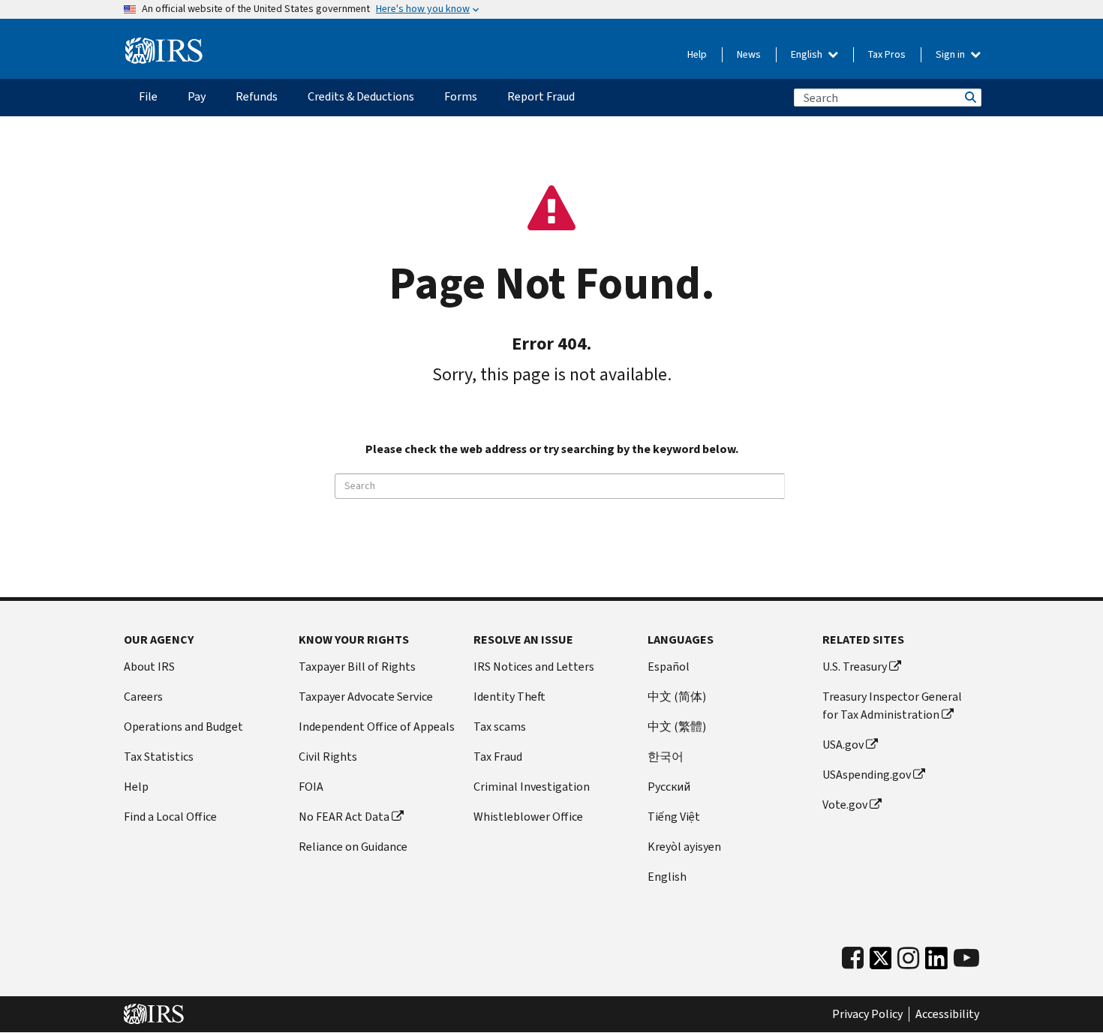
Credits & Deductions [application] (361, 96)
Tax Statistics (159, 756)
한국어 (666, 756)
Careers (143, 696)
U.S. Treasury (854, 666)
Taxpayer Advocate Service (366, 696)
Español (669, 666)
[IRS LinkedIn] (936, 962)
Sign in (951, 54)
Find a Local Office (170, 816)
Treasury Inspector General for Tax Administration (892, 705)
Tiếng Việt (674, 816)
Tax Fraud (497, 756)
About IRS (149, 666)
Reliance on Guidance (353, 846)
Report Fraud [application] (541, 96)
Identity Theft (509, 696)
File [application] (148, 96)
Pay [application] (197, 96)
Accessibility (947, 1014)
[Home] (164, 51)
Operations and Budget (183, 726)
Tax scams (499, 726)
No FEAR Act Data (344, 816)
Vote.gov (844, 804)
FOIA (311, 786)
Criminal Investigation (531, 786)
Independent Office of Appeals (377, 726)
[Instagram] (908, 958)
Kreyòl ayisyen (684, 846)
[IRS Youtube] (966, 958)
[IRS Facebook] (853, 958)
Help (697, 54)
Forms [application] (460, 96)
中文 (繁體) (677, 726)
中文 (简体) (677, 696)
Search (969, 97)
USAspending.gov (866, 774)
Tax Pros (887, 54)
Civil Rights (328, 756)
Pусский (669, 786)
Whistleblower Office (528, 816)
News (749, 54)
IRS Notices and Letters (533, 666)
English (808, 54)
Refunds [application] (257, 96)
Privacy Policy (867, 1014)
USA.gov (843, 744)
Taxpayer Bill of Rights (357, 666)
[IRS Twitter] (881, 962)
